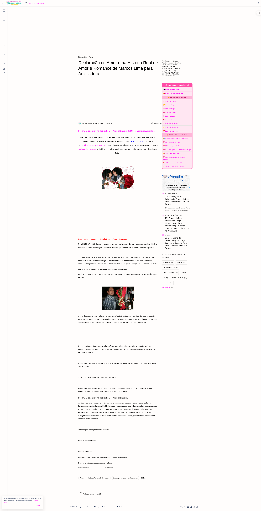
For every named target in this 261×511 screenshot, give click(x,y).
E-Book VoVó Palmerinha (170, 74)
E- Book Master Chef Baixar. (171, 68)
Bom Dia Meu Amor (171, 131)
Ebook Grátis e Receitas (170, 65)
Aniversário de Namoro (87, 149)
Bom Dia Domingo (171, 101)
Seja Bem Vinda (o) (168, 66)
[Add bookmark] (149, 123)
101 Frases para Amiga (172, 142)
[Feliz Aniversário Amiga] (174, 215)
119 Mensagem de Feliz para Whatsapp (178, 149)
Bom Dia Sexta (170, 120)
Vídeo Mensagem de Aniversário (95, 145)
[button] (143, 478)
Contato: (175, 61)
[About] (4, 10)
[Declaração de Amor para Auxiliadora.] (125, 478)
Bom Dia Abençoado (171, 123)
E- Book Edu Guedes (169, 70)
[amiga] (168, 235)
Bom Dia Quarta (170, 112)
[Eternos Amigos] (172, 193)
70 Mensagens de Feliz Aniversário (176, 138)
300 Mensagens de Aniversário (175, 146)
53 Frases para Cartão (172, 153)
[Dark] (258, 3)
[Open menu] (3, 3)
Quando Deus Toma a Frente (174, 166)
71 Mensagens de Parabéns (174, 163)
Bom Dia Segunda (171, 105)
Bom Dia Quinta (170, 116)
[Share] (157, 123)
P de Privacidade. (167, 63)
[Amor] (81, 478)
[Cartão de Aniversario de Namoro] (98, 478)
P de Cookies (166, 61)
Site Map (178, 63)
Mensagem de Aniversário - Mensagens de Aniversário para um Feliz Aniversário (102, 507)
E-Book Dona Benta (168, 76)
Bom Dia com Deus (171, 127)
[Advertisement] (134, 30)
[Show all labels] (167, 287)
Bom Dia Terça (170, 108)
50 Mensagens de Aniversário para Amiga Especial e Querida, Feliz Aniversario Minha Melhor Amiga (176, 243)
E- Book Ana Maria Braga (170, 72)
